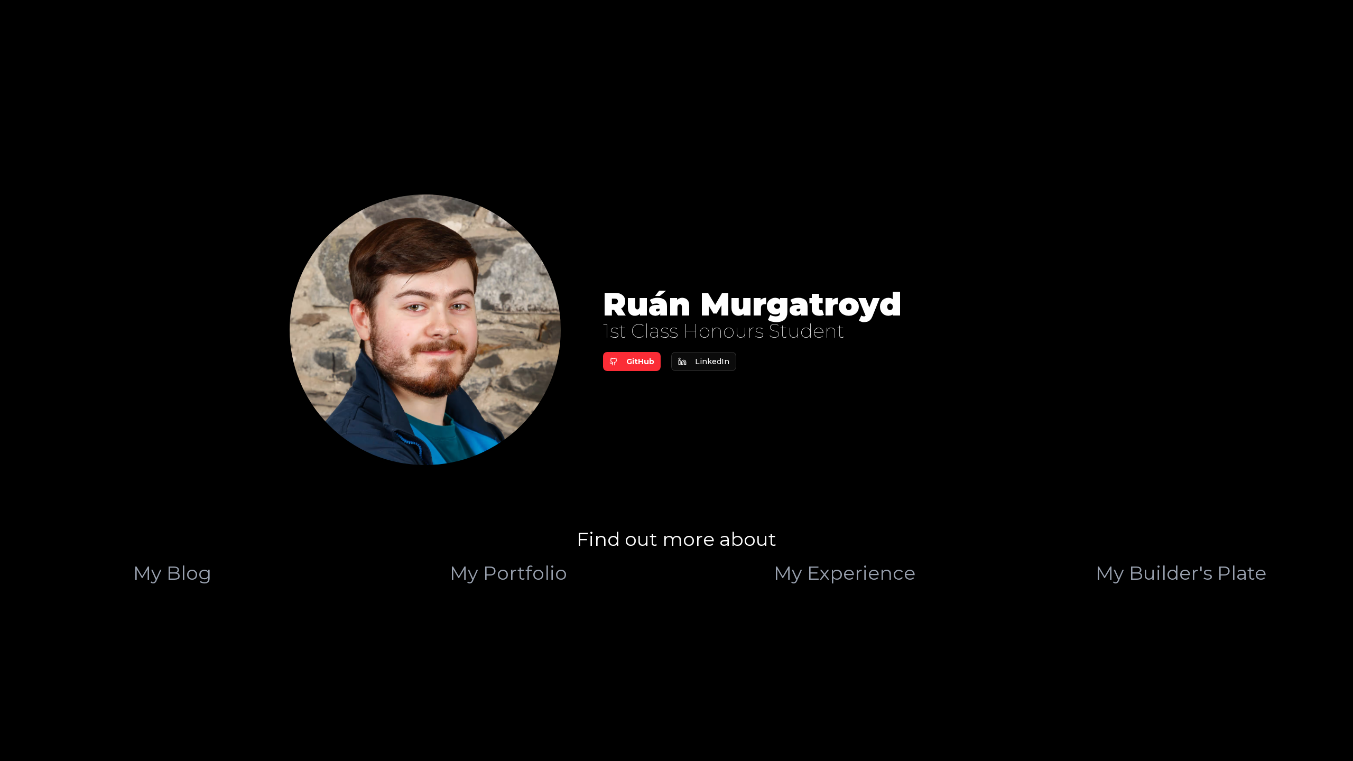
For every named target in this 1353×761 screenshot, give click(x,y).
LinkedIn (712, 361)
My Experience (844, 572)
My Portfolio (508, 572)
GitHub (640, 361)
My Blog (172, 572)
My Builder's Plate (1181, 572)
